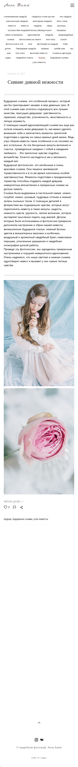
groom (8, 48)
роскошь (61, 26)
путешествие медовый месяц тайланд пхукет (30, 30)
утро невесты (39, 62)
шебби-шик (60, 48)
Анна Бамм (17, 5)
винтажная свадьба (42, 21)
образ (50, 26)
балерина (61, 30)
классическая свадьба (17, 21)
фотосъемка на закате (30, 39)
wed (30, 44)
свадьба (38, 26)
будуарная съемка (59, 58)
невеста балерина (14, 35)
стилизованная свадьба (15, 16)
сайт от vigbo (39, 758)
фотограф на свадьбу (48, 44)
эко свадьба (65, 16)
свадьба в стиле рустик (43, 16)
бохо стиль (62, 21)
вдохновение (34, 35)
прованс (45, 48)
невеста (12, 26)
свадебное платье (25, 58)
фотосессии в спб (15, 44)
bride (65, 44)
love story (51, 39)
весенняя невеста (39, 53)
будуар (42, 58)
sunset (63, 39)
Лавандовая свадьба (26, 48)
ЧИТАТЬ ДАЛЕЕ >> (13, 501)
